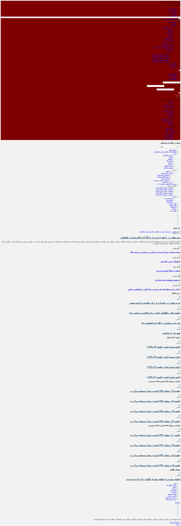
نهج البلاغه (169, 202)
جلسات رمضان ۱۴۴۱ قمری (160, 61)
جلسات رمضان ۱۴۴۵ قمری (160, 54)
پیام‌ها (171, 29)
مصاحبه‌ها (170, 33)
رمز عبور (177, 89)
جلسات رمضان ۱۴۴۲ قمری (160, 60)
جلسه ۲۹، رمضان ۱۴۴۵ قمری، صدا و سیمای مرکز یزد (155, 391)
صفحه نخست (172, 22)
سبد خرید (173, 10)
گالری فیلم (173, 63)
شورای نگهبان (168, 38)
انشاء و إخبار (165, 178)
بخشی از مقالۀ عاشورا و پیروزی (168, 271)
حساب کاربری (172, 8)
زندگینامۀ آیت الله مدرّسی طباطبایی (165, 152)
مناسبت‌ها (169, 200)
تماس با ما (173, 15)
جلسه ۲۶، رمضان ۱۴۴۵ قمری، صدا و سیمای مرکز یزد (155, 421)
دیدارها (171, 35)
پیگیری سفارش (171, 12)
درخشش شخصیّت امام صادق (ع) (167, 280)
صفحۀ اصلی (172, 150)
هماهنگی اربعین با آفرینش (170, 262)
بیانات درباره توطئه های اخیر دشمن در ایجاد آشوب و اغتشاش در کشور (154, 289)
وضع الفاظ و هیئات (163, 177)
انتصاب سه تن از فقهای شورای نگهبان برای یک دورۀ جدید (153, 479)
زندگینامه (173, 24)
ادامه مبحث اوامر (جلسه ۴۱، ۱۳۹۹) (163, 377)
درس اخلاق (169, 49)
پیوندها (174, 14)
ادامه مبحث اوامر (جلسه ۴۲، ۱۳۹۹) (163, 367)
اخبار (174, 26)
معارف (170, 51)
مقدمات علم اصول (163, 175)
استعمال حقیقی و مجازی (161, 180)
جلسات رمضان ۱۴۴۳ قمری (160, 58)
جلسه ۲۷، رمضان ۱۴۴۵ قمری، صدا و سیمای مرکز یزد (155, 411)
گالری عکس (172, 65)
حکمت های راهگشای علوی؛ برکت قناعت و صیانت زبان (154, 313)
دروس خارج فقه (167, 45)
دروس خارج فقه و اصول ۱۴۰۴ (163, 47)
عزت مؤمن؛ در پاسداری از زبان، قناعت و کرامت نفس (154, 303)
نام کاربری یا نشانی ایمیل (172, 86)
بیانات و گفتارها (168, 27)
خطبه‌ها (170, 31)
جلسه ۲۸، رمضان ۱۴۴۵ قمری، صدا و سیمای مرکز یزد (155, 401)
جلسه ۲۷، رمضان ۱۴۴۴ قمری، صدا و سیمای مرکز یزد (155, 465)
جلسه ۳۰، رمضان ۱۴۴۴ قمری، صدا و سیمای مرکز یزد (155, 435)
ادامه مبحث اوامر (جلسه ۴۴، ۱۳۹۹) (163, 347)
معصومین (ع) (168, 198)
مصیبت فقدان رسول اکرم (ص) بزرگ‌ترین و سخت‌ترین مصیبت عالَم (155, 252)
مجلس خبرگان (168, 40)
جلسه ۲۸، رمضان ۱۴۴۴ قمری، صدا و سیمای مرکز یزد (155, 455)
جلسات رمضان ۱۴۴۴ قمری (160, 56)
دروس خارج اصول (167, 44)
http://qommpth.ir (175, 522)
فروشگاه (173, 67)
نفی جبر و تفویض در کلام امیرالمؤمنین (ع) (160, 323)
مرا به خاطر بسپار (172, 93)
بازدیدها (170, 36)
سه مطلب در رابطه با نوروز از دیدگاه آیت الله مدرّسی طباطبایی (150, 237)
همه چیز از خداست (171, 333)
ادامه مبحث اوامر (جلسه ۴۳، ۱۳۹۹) (163, 357)
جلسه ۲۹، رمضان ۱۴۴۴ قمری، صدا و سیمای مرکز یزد (155, 445)
